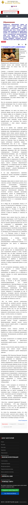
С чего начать (4, 460)
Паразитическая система (7, 469)
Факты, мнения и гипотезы (7, 471)
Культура (3, 447)
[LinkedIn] (25, 44)
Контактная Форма (5, 480)
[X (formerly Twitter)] (22, 44)
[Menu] (5, 16)
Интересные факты (5, 466)
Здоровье (3, 450)
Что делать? (4, 474)
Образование (5, 424)
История (3, 444)
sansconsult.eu (23, 502)
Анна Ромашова (22, 420)
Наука (2, 441)
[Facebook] (19, 44)
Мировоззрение (5, 455)
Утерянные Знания (5, 463)
